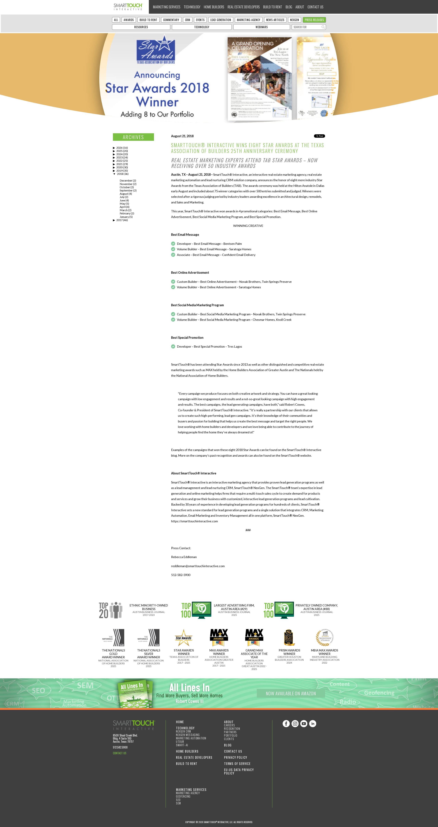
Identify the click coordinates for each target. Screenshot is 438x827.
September (126, 190)
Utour (180, 742)
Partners (230, 732)
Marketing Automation (191, 738)
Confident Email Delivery (238, 255)
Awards (129, 20)
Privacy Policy (235, 757)
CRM (187, 20)
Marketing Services (166, 6)
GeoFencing (183, 796)
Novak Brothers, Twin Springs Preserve (265, 281)
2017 (119, 220)
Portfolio (230, 735)
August (124, 193)
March (124, 210)
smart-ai (182, 745)
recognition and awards (232, 455)
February (125, 213)
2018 (120, 173)
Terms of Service (237, 763)
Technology (192, 6)
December (126, 180)
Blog (289, 6)
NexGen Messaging (188, 735)
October (125, 187)
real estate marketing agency (287, 174)
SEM (178, 803)
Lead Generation (220, 20)
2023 (119, 157)
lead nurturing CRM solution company (232, 180)
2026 (119, 147)
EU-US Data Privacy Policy (239, 771)
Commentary (171, 20)
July (122, 196)
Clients (229, 739)
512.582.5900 (120, 747)
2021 (119, 164)
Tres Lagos (234, 346)
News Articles (275, 20)
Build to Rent (272, 6)
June (122, 200)
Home (180, 722)
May (122, 203)
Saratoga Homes (240, 249)
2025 (119, 150)
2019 (119, 170)
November (126, 183)
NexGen (294, 20)
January (124, 216)
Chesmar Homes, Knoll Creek (272, 319)
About (299, 6)
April (123, 206)
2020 (119, 167)
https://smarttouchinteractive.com (194, 521)
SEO (178, 800)
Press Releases (314, 20)
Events (200, 20)
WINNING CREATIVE (248, 226)
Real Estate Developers (244, 6)
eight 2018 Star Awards (244, 450)
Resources (141, 27)
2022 (119, 160)
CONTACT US (119, 753)
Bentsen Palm (232, 243)
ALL (116, 20)
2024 (119, 154)
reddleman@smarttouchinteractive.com (198, 566)
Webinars (262, 27)
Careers (229, 725)
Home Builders (214, 6)
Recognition (232, 729)
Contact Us (315, 6)
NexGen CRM (183, 731)
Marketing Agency (248, 20)
